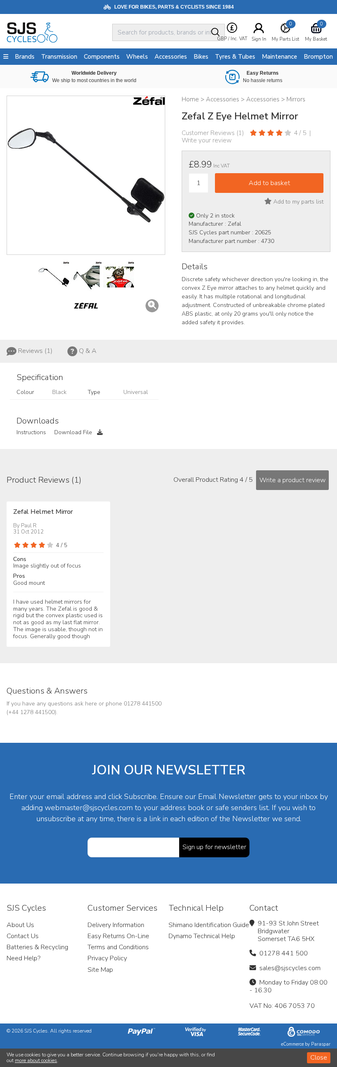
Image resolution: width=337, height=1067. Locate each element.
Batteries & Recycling (37, 947)
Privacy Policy (107, 958)
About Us (20, 925)
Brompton (318, 57)
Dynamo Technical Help (201, 936)
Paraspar (320, 1044)
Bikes (201, 57)
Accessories (171, 57)
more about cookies (36, 1060)
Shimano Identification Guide (208, 925)
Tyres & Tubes (235, 57)
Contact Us (23, 936)
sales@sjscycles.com (290, 968)
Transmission (59, 57)
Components (102, 57)
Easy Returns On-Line (118, 936)
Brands (25, 57)
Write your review (207, 140)
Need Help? (23, 958)
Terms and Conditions (118, 947)
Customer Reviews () (213, 133)
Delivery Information (116, 925)
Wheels (137, 57)
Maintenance (279, 57)
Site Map (100, 969)
